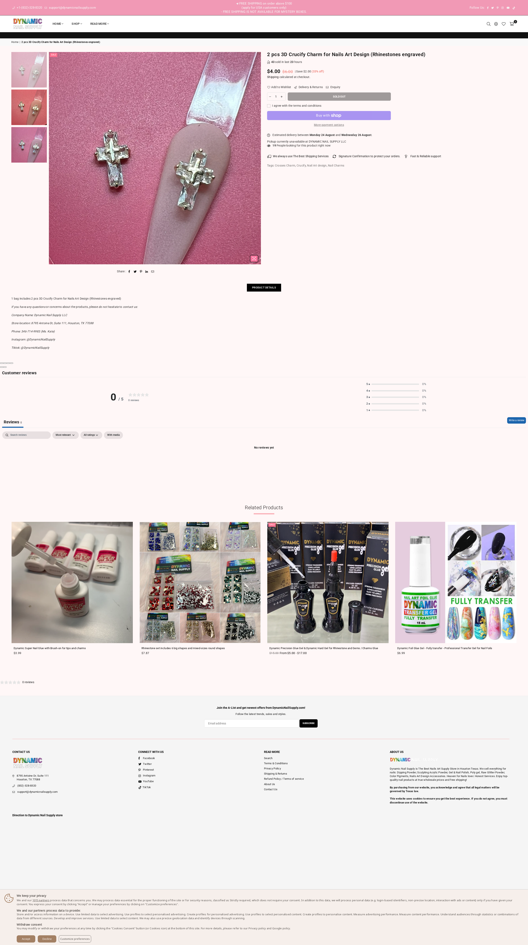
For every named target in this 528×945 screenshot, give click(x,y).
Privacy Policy (272, 768)
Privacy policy (257, 928)
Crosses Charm (285, 165)
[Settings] (496, 24)
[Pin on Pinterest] (141, 271)
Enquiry (335, 87)
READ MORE (98, 23)
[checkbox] (113, 435)
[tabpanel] (264, 461)
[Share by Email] (152, 271)
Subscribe (309, 723)
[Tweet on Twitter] (135, 271)
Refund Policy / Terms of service (284, 778)
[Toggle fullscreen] (8, 363)
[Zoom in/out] (11, 363)
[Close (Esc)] (1, 363)
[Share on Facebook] (129, 271)
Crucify (301, 165)
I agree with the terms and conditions (296, 105)
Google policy (281, 928)
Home (57, 23)
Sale (53, 54)
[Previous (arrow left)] (1, 367)
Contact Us (270, 789)
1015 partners (41, 900)
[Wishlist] (504, 24)
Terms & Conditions (276, 763)
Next (257, 158)
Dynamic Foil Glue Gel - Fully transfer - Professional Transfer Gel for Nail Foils (444, 648)
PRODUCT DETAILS (264, 287)
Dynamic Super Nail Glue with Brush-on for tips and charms (50, 648)
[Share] (5, 363)
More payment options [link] (329, 124)
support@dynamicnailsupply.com (72, 7)
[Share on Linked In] (146, 271)
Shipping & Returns (275, 773)
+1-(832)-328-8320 (29, 7)
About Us (269, 784)
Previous (52, 158)
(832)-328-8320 (26, 785)
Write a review (516, 420)
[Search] (488, 24)
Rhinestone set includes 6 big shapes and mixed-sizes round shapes (183, 648)
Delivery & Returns (310, 87)
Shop (76, 23)
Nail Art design (316, 165)
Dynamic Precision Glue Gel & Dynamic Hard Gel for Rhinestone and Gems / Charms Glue (323, 648)
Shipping (273, 77)
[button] (396, 384)
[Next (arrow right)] (5, 367)
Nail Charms (336, 165)
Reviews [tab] (13, 421)
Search (268, 758)
